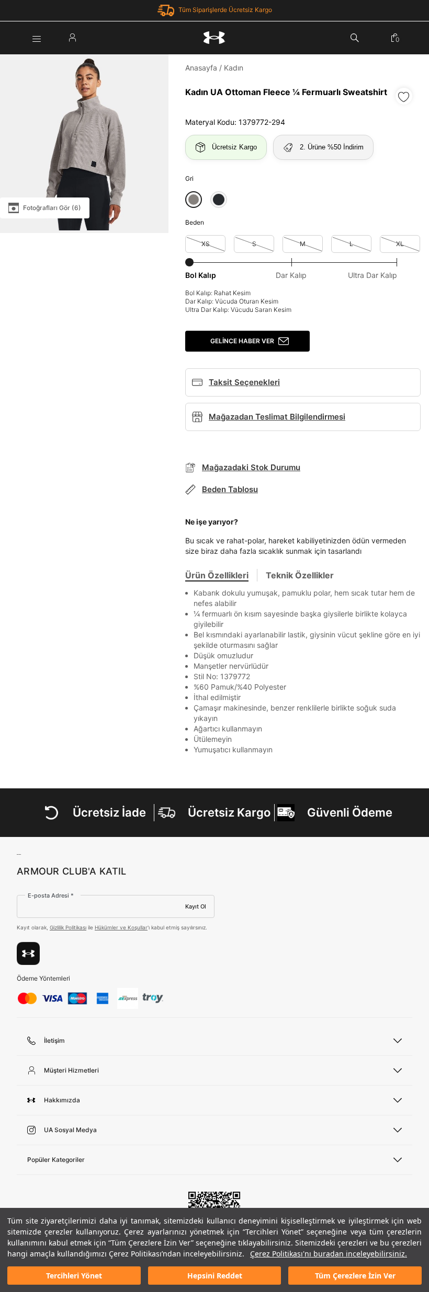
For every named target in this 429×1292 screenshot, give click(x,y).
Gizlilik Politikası (68, 927)
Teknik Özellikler (300, 575)
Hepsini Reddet (214, 1276)
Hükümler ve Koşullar (121, 927)
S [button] (254, 244)
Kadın (233, 67)
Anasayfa (201, 67)
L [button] (351, 244)
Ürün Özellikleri (217, 575)
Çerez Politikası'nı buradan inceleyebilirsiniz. (328, 1254)
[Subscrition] (28, 953)
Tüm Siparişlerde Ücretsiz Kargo (225, 10)
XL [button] (400, 244)
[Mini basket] (395, 37)
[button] (193, 199)
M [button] (303, 244)
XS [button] (205, 244)
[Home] (214, 37)
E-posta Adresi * (51, 895)
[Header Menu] (36, 37)
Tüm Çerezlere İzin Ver (355, 1276)
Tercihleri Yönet (74, 1276)
